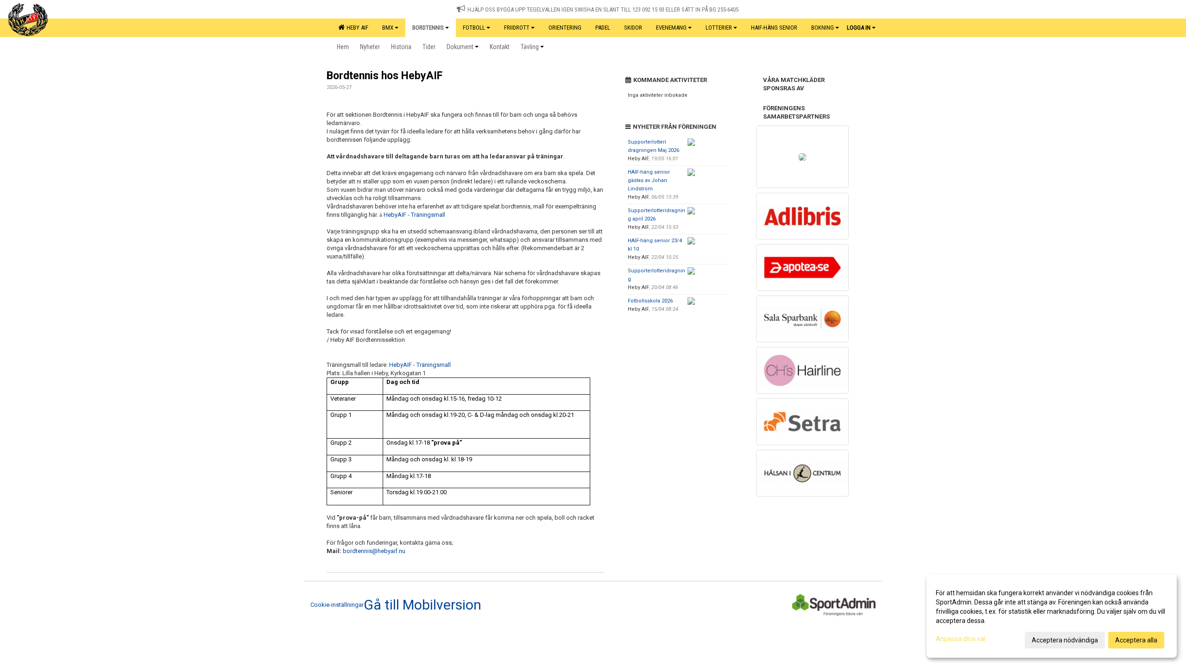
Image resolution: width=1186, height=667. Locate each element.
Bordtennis (428, 27)
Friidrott (517, 27)
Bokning (822, 27)
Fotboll (474, 27)
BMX (387, 27)
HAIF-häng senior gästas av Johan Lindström (649, 180)
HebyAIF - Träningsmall (414, 214)
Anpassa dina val (960, 638)
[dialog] (1052, 616)
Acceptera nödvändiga (1065, 640)
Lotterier (719, 27)
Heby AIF (356, 27)
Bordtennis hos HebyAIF (384, 75)
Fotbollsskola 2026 (650, 301)
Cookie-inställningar (337, 604)
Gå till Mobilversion (422, 605)
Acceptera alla (1136, 640)
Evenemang (671, 27)
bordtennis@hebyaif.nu (374, 550)
